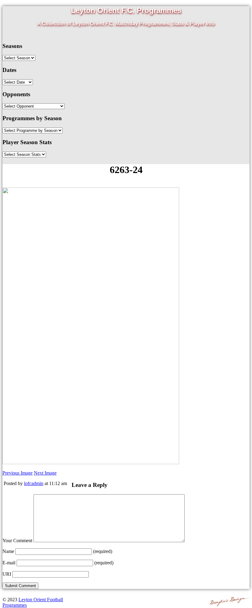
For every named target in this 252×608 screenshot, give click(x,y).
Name (8, 551)
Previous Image (17, 473)
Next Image (45, 473)
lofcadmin (33, 483)
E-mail (8, 562)
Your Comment (17, 540)
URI (6, 574)
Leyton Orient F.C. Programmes (126, 10)
